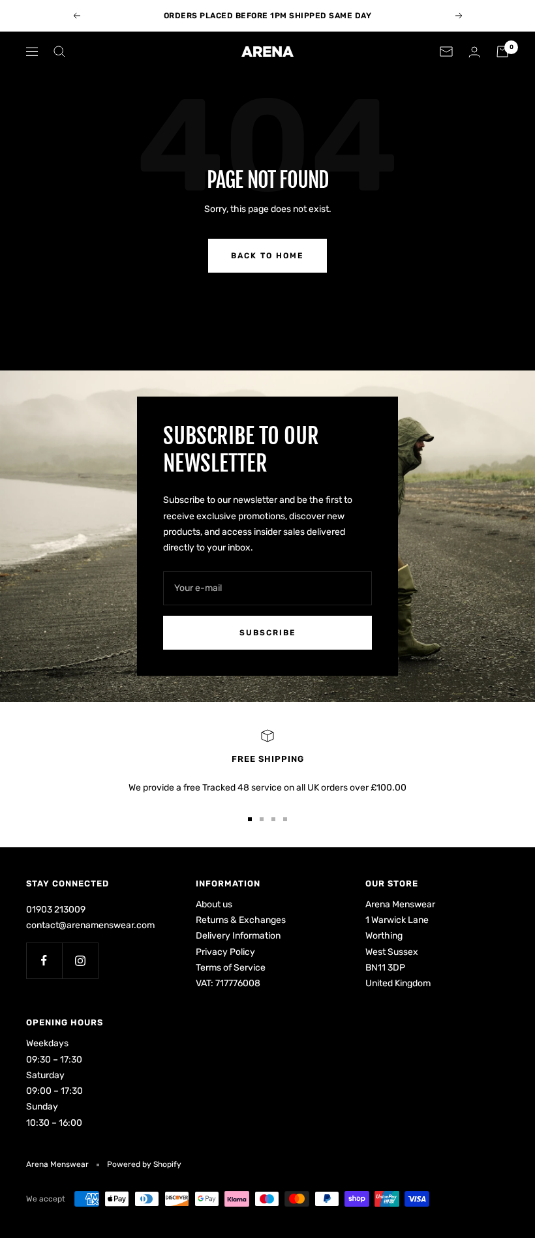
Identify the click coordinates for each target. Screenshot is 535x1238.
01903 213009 (55, 909)
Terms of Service (231, 967)
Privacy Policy (225, 952)
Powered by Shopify (144, 1164)
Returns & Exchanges (241, 920)
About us (214, 904)
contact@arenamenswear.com (90, 925)
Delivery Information (238, 935)
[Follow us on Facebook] (44, 960)
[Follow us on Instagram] (80, 960)
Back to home (267, 255)
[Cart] (502, 51)
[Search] (59, 51)
